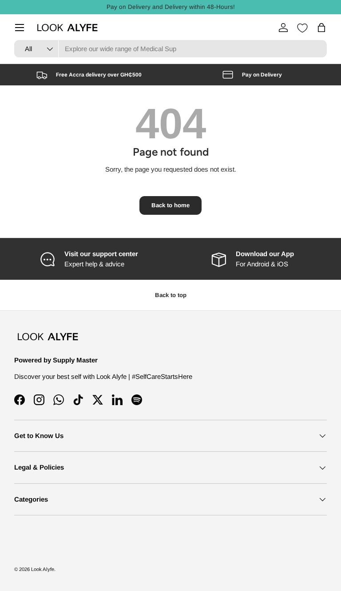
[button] (321, 27)
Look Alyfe (42, 569)
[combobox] (170, 48)
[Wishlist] (302, 28)
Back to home (170, 205)
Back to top (170, 295)
